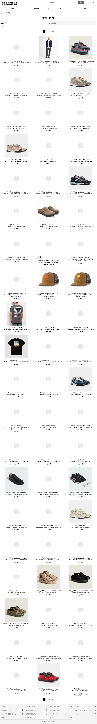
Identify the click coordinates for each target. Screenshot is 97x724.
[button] (85, 9)
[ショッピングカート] (93, 2)
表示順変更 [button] (54, 23)
